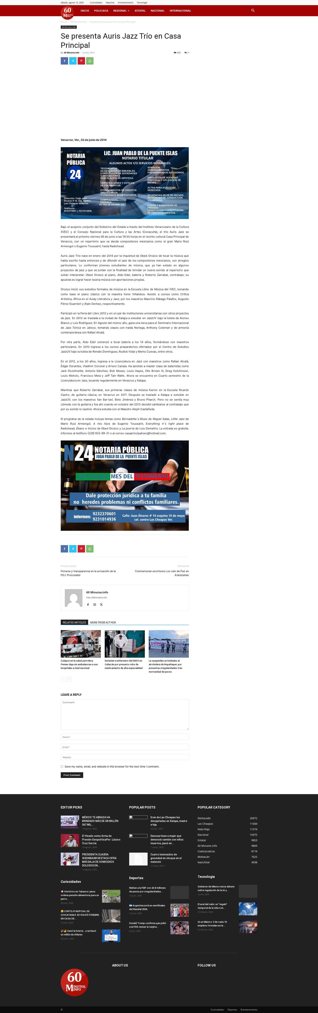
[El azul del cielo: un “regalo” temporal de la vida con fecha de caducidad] (248, 908)
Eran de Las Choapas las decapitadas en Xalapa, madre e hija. (169, 821)
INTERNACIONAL (180, 10)
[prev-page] (63, 679)
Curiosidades (96, 2)
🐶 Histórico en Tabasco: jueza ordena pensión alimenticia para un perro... (80, 895)
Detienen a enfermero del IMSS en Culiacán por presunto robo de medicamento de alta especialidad (124, 664)
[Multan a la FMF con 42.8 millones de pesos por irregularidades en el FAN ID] (179, 892)
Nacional (158, 10)
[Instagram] (96, 605)
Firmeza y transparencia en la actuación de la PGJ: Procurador (88, 573)
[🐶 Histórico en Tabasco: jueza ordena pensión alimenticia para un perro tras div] (111, 896)
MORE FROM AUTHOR (103, 622)
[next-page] (69, 679)
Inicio (85, 10)
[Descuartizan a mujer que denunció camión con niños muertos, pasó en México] (138, 840)
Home (64, 21)
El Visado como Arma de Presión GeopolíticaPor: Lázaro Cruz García (101, 839)
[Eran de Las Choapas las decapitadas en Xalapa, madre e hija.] (138, 821)
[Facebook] (64, 61)
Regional (120, 10)
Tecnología (142, 2)
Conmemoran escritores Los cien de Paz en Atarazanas (162, 573)
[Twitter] (73, 61)
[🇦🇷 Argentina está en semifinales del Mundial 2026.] (179, 910)
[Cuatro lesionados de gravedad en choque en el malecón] (138, 859)
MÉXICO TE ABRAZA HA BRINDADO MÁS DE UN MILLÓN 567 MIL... (100, 821)
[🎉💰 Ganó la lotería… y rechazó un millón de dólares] (111, 935)
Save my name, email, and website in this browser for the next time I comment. (112, 766)
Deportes (110, 2)
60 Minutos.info (78, 21)
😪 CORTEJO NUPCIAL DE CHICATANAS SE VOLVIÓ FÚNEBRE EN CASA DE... (80, 915)
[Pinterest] (81, 61)
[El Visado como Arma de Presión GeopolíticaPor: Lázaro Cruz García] (70, 840)
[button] (252, 11)
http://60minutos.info (96, 597)
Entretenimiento (125, 2)
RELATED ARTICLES (74, 622)
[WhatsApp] (89, 61)
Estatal (140, 10)
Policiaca (101, 10)
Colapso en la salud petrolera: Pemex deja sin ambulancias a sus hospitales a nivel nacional (79, 664)
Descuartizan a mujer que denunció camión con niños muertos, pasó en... (167, 839)
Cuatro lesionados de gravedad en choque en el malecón (166, 858)
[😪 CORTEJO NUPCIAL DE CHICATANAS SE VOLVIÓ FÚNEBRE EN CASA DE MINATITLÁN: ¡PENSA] (111, 915)
